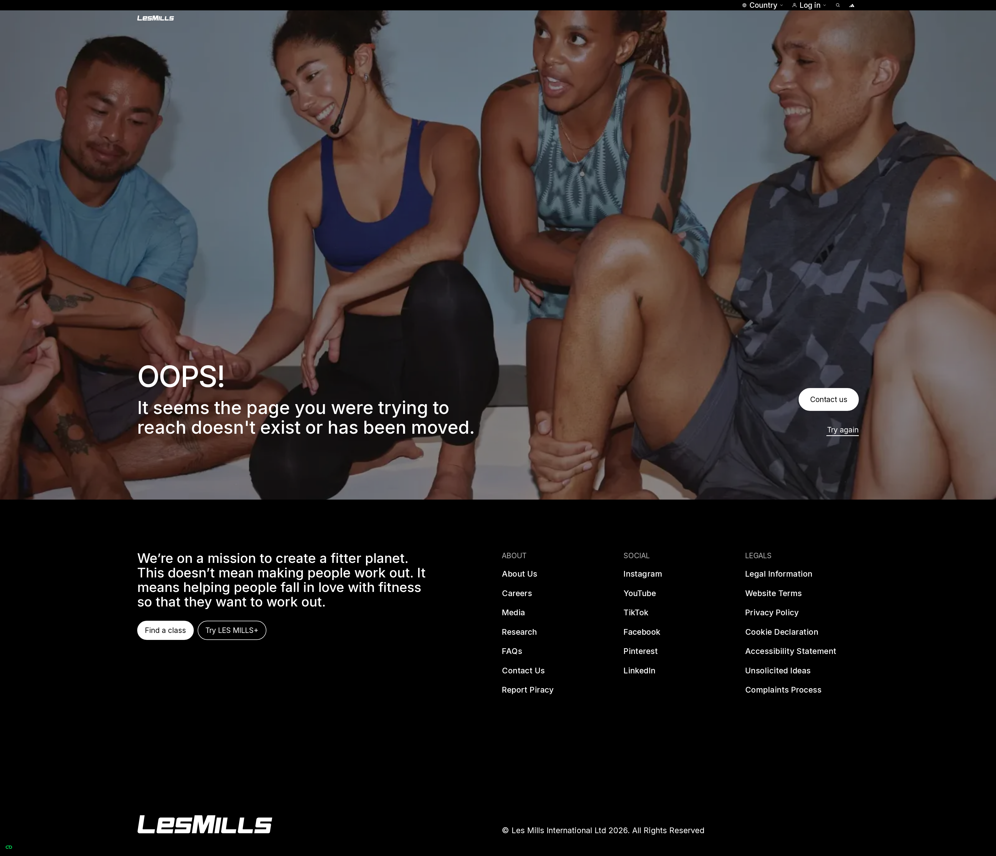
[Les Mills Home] (155, 18)
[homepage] (204, 824)
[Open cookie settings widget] (9, 847)
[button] (762, 5)
